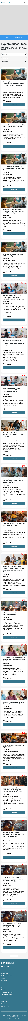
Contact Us (4, 1001)
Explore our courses (9, 20)
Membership (4, 980)
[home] (5, 3)
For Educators (4, 973)
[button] (25, 3)
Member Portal (5, 1006)
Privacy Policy (10, 1018)
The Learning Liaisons (6, 994)
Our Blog (3, 1003)
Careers (3, 989)
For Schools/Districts (6, 975)
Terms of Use (18, 1018)
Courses (3, 978)
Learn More (14, 104)
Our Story (3, 987)
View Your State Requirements (14, 37)
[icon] (25, 54)
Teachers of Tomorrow (7, 992)
